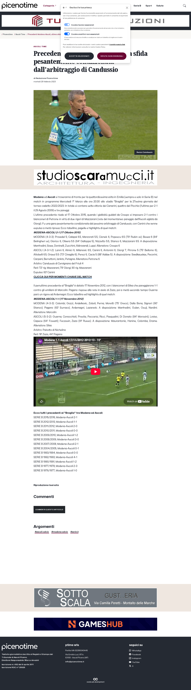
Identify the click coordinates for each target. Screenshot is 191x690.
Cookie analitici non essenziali (85, 34)
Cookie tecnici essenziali (82, 25)
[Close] (127, 8)
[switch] (67, 33)
